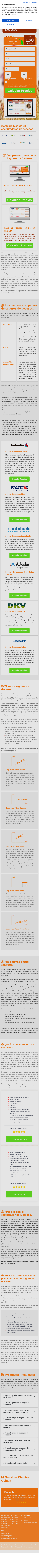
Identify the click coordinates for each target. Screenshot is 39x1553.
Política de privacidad (30, 2)
